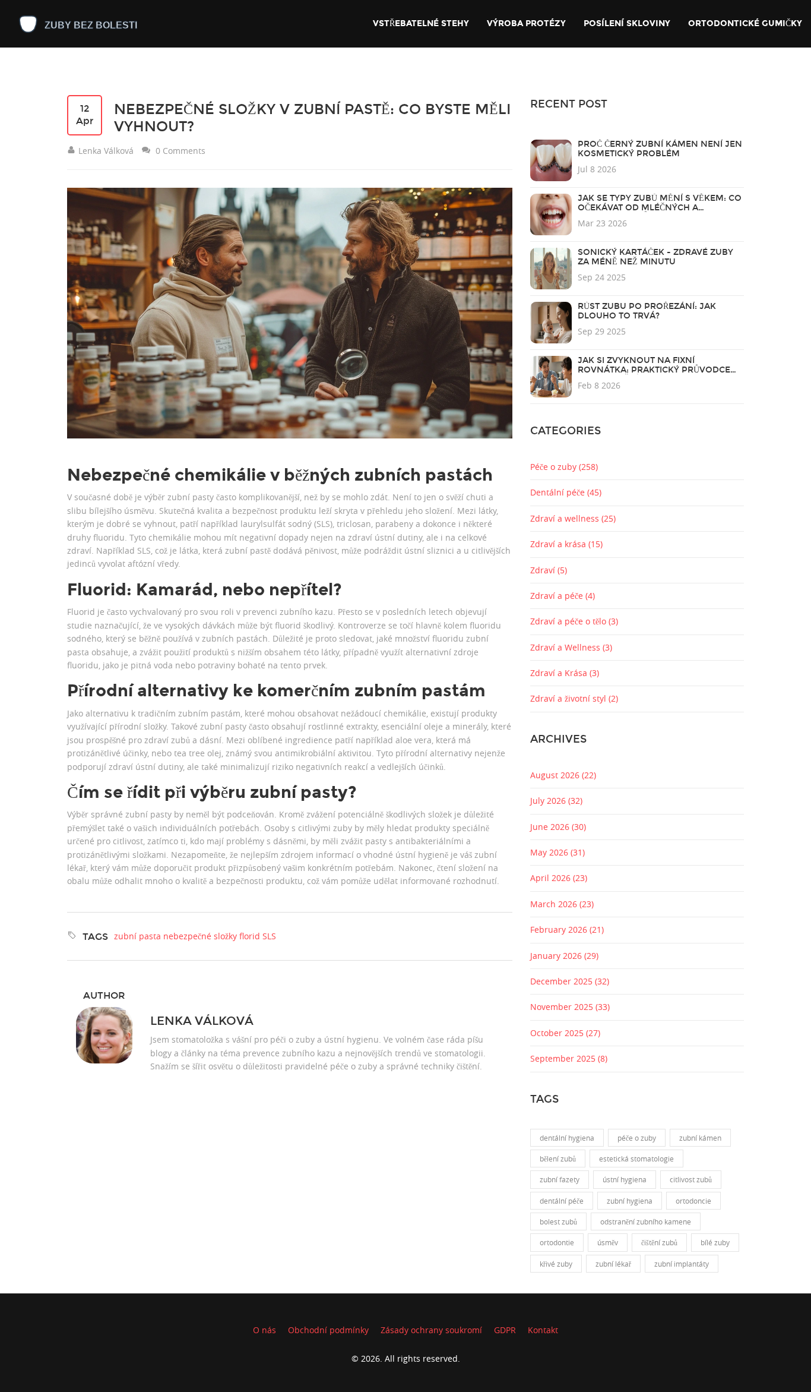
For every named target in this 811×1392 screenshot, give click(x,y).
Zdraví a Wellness (571, 647)
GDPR (505, 1330)
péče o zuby (636, 1137)
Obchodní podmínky (328, 1330)
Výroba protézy (526, 23)
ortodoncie (693, 1200)
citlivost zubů (691, 1179)
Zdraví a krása (566, 544)
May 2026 (557, 852)
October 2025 (565, 1033)
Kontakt (543, 1330)
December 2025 (569, 981)
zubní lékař (613, 1263)
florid (249, 936)
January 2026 (564, 955)
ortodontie (557, 1242)
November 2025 (570, 1006)
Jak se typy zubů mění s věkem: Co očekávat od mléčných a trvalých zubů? (660, 207)
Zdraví (548, 570)
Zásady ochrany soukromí (431, 1330)
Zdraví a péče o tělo (574, 621)
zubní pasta (137, 936)
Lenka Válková (202, 1021)
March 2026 (562, 904)
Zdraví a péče (562, 595)
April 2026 (558, 877)
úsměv (607, 1242)
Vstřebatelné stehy (421, 23)
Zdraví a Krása (564, 672)
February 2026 (567, 929)
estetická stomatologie (636, 1158)
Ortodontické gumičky (745, 23)
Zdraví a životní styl (574, 698)
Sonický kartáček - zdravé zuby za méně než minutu (655, 257)
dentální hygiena (567, 1137)
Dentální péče (565, 492)
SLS (269, 936)
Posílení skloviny (627, 23)
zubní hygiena (629, 1200)
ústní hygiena (625, 1179)
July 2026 (556, 800)
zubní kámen (700, 1137)
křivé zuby (556, 1263)
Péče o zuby (564, 466)
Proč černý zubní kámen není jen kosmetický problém (660, 149)
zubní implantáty (681, 1263)
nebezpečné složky (200, 936)
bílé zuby (715, 1242)
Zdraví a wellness (573, 518)
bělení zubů (558, 1158)
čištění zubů (659, 1242)
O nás (264, 1330)
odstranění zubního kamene (645, 1221)
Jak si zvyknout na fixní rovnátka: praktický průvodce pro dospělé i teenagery (654, 369)
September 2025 (568, 1058)
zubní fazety (559, 1179)
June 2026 (558, 826)
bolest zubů (558, 1221)
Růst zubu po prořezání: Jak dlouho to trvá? (647, 311)
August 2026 (563, 775)
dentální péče (562, 1200)
